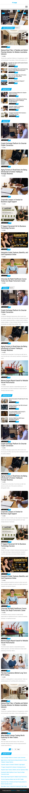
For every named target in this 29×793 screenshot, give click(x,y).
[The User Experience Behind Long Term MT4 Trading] (14, 661)
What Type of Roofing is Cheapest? (16, 81)
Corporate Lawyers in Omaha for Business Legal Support (16, 107)
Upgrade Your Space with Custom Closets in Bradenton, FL (18, 63)
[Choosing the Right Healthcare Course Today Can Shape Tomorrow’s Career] (14, 266)
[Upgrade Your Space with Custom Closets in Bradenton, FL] (4, 64)
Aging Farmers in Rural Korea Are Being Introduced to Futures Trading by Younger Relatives (18, 100)
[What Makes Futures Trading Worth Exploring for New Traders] (14, 723)
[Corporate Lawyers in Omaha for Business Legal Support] (4, 108)
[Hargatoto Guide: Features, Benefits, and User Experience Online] (14, 240)
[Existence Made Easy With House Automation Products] (4, 420)
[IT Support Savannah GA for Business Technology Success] (4, 114)
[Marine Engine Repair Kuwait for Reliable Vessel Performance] (14, 368)
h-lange (5, 22)
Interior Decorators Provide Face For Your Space (18, 399)
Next (18, 749)
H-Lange (14, 2)
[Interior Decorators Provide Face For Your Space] (4, 400)
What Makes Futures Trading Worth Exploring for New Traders (12, 736)
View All (16, 27)
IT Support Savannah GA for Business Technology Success (17, 113)
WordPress (13, 790)
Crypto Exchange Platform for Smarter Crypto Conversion (6, 18)
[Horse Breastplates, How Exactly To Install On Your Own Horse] (4, 413)
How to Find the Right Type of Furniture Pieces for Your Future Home (17, 75)
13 (15, 749)
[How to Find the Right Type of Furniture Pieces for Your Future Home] (4, 76)
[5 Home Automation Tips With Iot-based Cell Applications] (4, 407)
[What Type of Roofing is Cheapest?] (4, 82)
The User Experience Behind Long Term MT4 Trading (14, 674)
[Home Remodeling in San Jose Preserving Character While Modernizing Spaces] (4, 70)
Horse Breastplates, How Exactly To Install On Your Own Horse (17, 412)
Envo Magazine (23, 790)
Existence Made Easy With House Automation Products (16, 418)
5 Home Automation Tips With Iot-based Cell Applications (18, 406)
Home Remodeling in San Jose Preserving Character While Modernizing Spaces (18, 69)
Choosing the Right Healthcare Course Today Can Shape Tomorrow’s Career (13, 280)
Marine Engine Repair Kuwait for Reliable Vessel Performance (14, 382)
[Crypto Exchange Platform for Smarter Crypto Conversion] (14, 17)
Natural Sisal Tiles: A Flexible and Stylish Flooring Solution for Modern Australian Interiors (14, 52)
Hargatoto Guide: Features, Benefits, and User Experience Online (14, 253)
